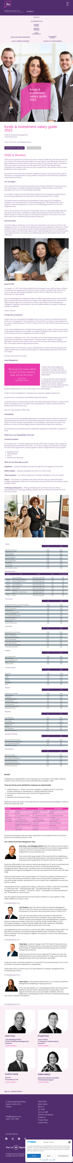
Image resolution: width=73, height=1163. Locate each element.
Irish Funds (14, 356)
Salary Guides (42, 1104)
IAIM (28, 410)
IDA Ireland (22, 356)
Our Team (41, 1109)
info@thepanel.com (13, 1116)
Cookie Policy (45, 1159)
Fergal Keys (43, 1036)
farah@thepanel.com (13, 1004)
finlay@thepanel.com (13, 975)
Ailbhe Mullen (44, 1074)
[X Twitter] (25, 1138)
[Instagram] (12, 1138)
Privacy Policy (52, 1159)
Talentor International (45, 1115)
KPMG (23, 410)
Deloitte (12, 311)
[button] (69, 1142)
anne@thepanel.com (13, 903)
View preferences (63, 1156)
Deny (48, 1156)
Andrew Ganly (11, 1074)
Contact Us (42, 1117)
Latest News (42, 1101)
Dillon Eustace (16, 410)
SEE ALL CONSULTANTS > (13, 1091)
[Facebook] (6, 1138)
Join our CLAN (43, 1112)
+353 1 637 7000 (12, 1119)
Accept (34, 1156)
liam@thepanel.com (12, 940)
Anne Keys (10, 1036)
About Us (41, 1107)
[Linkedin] (19, 1138)
